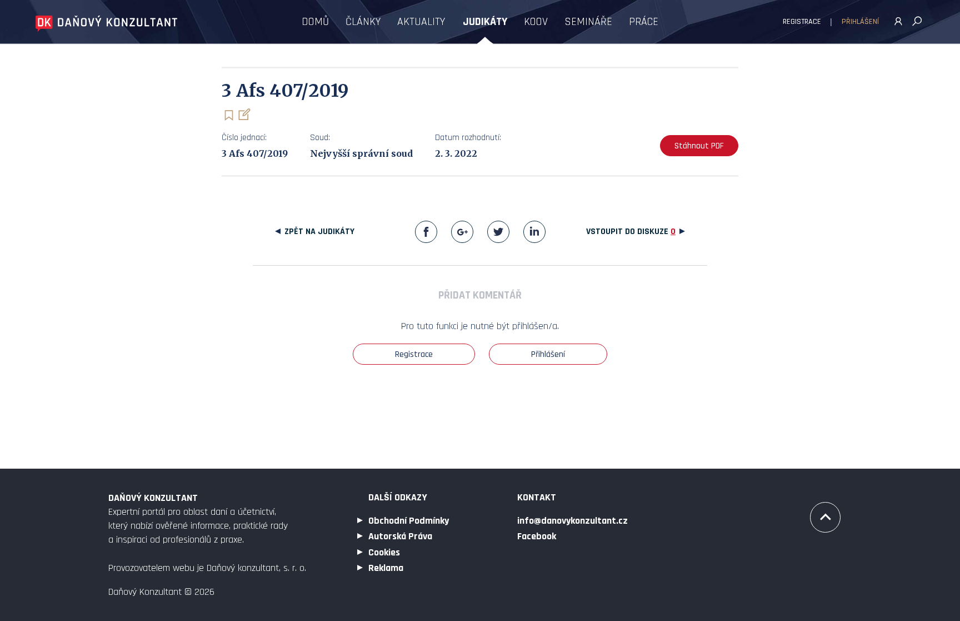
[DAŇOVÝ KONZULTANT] (106, 23)
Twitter (498, 232)
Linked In (534, 232)
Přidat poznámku (244, 114)
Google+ (462, 232)
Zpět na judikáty (319, 231)
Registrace (802, 22)
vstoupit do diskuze (631, 231)
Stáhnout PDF (699, 146)
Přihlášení (860, 22)
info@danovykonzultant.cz (572, 520)
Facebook (426, 232)
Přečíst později (229, 115)
